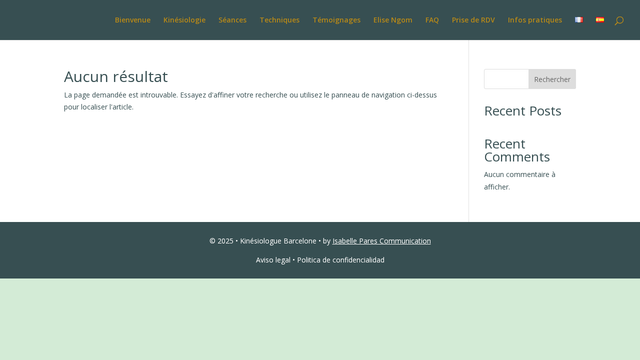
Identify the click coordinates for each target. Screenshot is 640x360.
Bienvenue (132, 20)
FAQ (432, 20)
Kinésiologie (185, 20)
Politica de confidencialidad (340, 259)
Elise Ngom (393, 20)
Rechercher (552, 79)
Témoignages (336, 20)
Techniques (280, 20)
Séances (232, 20)
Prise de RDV (473, 20)
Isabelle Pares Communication (381, 241)
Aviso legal (273, 259)
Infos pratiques (535, 20)
